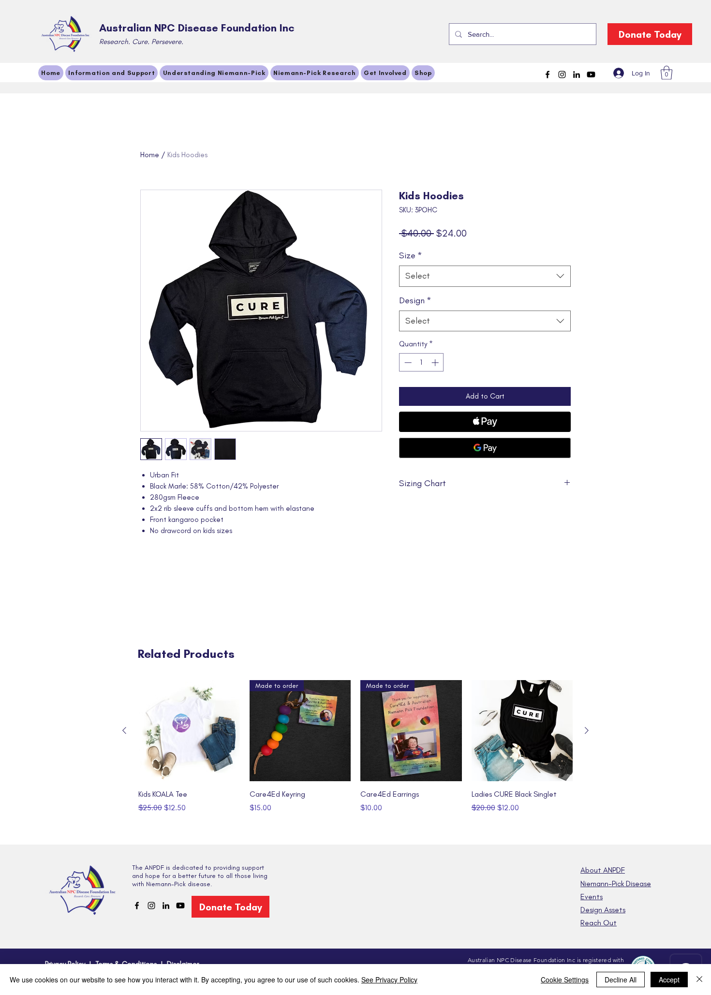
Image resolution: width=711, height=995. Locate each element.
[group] (355, 758)
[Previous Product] (124, 730)
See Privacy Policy (389, 979)
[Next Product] (586, 730)
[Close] (699, 979)
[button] (666, 73)
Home (149, 154)
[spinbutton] (422, 362)
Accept (669, 979)
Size (410, 255)
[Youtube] (591, 74)
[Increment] (436, 362)
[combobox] (485, 276)
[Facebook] (547, 74)
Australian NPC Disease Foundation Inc (197, 27)
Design (415, 300)
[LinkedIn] (576, 74)
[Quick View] (189, 731)
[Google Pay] (485, 448)
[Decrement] (407, 362)
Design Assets (602, 909)
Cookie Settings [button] (565, 979)
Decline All (621, 979)
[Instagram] (562, 74)
